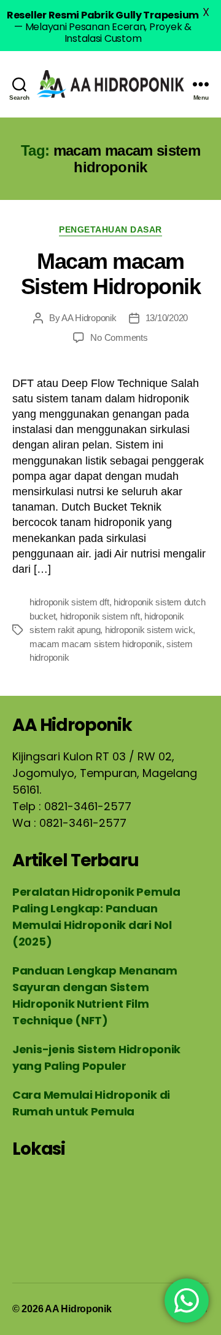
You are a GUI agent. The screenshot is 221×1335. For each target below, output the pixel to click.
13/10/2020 (166, 318)
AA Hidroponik (89, 318)
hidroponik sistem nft (100, 616)
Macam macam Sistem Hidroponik (111, 274)
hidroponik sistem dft (69, 602)
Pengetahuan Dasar (110, 229)
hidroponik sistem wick (149, 629)
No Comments (118, 337)
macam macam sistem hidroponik (95, 644)
